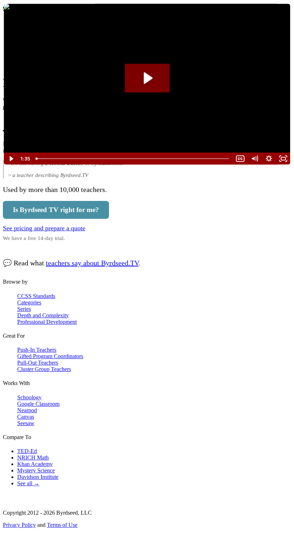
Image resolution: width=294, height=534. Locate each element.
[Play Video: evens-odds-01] (147, 78)
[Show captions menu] (240, 159)
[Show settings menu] (269, 159)
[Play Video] (11, 159)
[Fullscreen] (283, 159)
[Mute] (254, 159)
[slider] (133, 159)
